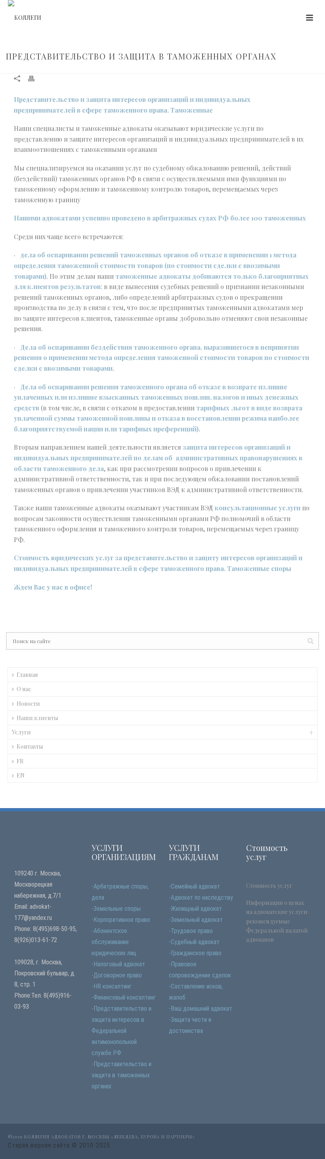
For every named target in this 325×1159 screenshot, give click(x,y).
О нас (24, 689)
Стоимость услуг (269, 885)
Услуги (21, 732)
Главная (27, 674)
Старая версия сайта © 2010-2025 (59, 1145)
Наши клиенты (37, 718)
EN (21, 775)
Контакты (30, 746)
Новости (28, 703)
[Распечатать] (35, 77)
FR (20, 761)
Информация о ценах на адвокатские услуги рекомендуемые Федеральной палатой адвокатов (277, 921)
